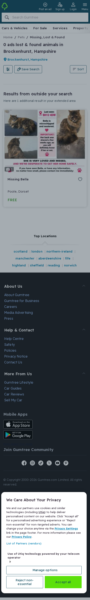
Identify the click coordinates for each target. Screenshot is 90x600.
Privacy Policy (22, 536)
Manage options (45, 570)
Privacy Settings (66, 528)
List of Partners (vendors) (23, 543)
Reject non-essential (25, 582)
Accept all (63, 582)
